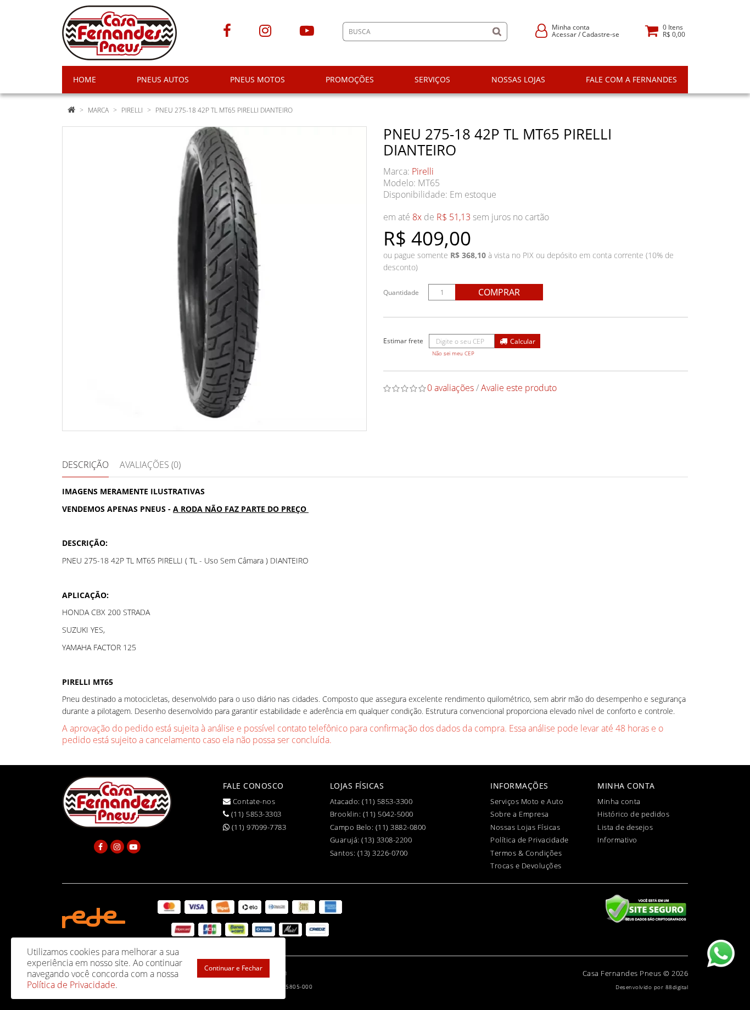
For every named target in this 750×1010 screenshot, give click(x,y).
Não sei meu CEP (453, 353)
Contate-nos (253, 801)
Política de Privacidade (529, 840)
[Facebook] (227, 30)
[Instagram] (265, 30)
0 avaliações (450, 388)
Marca (98, 110)
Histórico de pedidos (633, 814)
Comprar (499, 292)
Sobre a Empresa (519, 814)
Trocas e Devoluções (526, 866)
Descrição (85, 465)
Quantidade (401, 292)
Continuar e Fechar (233, 968)
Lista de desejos (625, 827)
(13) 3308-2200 (386, 840)
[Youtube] (307, 30)
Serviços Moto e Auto (526, 801)
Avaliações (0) (150, 465)
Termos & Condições (526, 853)
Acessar (564, 34)
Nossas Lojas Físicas (525, 827)
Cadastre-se (600, 34)
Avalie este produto (519, 388)
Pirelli (132, 110)
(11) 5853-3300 (387, 801)
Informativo (617, 840)
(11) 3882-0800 (401, 827)
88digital (677, 987)
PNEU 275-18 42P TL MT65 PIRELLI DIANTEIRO (224, 110)
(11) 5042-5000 (388, 814)
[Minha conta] (541, 30)
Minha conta (619, 801)
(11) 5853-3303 (255, 814)
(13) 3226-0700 (382, 853)
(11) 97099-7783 (258, 827)
